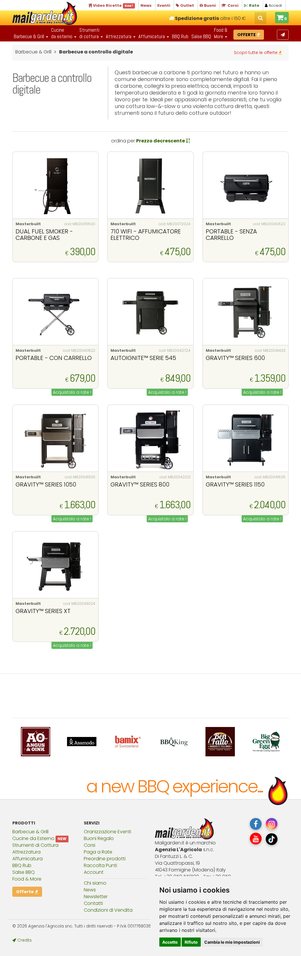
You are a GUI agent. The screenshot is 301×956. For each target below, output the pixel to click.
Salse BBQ (201, 36)
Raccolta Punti (100, 865)
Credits (24, 940)
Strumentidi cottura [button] (89, 33)
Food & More (26, 879)
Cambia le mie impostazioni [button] (232, 942)
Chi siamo (95, 883)
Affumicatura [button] (152, 36)
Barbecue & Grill (30, 831)
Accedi (274, 5)
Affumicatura (27, 858)
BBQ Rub (180, 36)
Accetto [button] (170, 942)
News (90, 889)
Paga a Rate (98, 852)
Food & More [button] (221, 33)
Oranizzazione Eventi (107, 831)
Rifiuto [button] (191, 942)
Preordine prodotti (105, 858)
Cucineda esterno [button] (62, 33)
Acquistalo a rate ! (72, 392)
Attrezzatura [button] (119, 36)
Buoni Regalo (99, 838)
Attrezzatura (26, 852)
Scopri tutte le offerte (256, 52)
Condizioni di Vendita (108, 910)
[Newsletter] (283, 35)
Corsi (89, 845)
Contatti (93, 903)
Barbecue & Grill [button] (29, 36)
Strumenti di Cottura (35, 845)
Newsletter (96, 896)
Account (93, 872)
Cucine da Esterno (33, 838)
